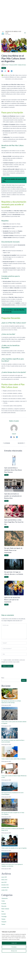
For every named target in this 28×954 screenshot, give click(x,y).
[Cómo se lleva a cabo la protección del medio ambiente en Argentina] (9, 713)
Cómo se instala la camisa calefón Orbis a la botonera (13, 758)
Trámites (3, 919)
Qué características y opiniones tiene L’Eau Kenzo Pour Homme (13, 470)
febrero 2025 (4, 879)
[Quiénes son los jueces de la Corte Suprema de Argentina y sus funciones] (9, 857)
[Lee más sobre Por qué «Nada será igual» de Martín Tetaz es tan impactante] (14, 538)
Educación (3, 906)
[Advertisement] (14, 15)
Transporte (3, 921)
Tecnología (3, 916)
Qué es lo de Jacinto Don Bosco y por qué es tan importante (12, 600)
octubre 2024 (4, 890)
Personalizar (14, 947)
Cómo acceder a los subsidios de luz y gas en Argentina (14, 848)
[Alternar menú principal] (25, 32)
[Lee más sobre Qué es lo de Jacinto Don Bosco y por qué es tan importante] (14, 587)
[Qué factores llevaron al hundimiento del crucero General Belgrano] (9, 786)
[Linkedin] (11, 71)
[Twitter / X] (14, 437)
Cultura (3, 68)
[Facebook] (2, 71)
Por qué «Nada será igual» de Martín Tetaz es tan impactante (13, 550)
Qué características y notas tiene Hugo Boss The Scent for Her (13, 522)
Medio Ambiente (5, 908)
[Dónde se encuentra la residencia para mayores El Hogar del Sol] (9, 823)
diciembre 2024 (4, 884)
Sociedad (3, 914)
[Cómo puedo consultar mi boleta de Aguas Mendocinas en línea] (9, 768)
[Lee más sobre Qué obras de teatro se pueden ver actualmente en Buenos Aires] (14, 485)
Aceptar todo (14, 943)
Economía (3, 903)
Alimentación (4, 898)
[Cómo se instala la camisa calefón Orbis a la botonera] (9, 751)
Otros (2, 911)
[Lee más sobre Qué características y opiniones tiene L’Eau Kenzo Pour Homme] (14, 460)
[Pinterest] (8, 71)
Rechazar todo (14, 950)
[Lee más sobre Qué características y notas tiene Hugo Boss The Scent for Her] (14, 511)
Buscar (2, 677)
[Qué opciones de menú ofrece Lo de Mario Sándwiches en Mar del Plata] (9, 693)
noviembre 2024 (5, 887)
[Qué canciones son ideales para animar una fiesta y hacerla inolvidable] (9, 733)
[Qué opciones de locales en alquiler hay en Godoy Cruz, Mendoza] (9, 805)
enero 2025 (4, 882)
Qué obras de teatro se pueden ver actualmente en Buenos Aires (13, 496)
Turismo (3, 924)
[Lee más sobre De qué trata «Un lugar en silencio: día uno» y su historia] (14, 564)
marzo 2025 (4, 877)
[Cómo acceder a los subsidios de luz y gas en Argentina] (9, 840)
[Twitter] (5, 71)
